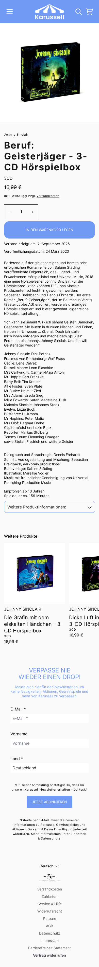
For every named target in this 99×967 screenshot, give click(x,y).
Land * (16, 758)
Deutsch (46, 866)
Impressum (49, 940)
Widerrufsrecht (49, 911)
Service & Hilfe (50, 904)
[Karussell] (49, 11)
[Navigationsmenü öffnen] (9, 11)
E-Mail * (18, 708)
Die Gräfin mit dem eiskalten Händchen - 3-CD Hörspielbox (33, 624)
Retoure (49, 918)
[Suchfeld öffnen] (78, 11)
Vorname (18, 733)
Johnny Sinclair (16, 134)
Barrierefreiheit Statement (49, 948)
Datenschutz (49, 933)
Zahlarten (49, 896)
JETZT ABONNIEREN (49, 802)
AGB (49, 926)
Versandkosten (48, 196)
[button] (49, 507)
